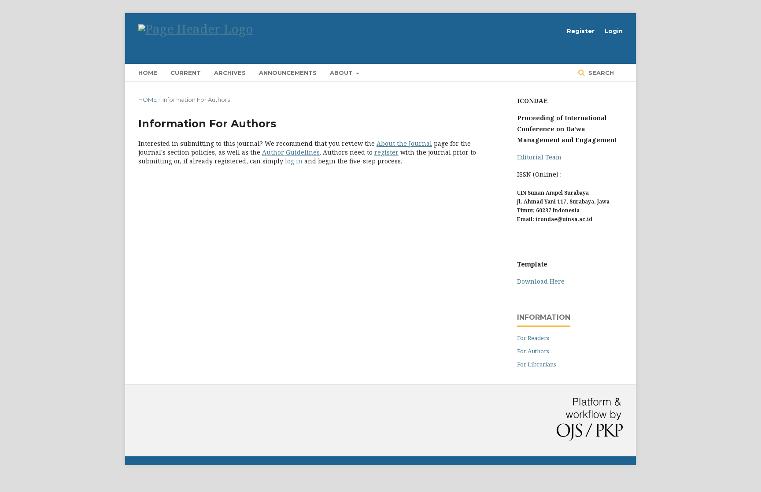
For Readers (533, 338)
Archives (230, 72)
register (386, 152)
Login (614, 30)
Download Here (541, 281)
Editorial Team (539, 157)
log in (294, 161)
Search (600, 72)
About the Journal (404, 143)
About (342, 72)
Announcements (288, 72)
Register (581, 30)
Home (147, 72)
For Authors (533, 351)
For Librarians (536, 364)
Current (185, 72)
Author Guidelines (291, 152)
